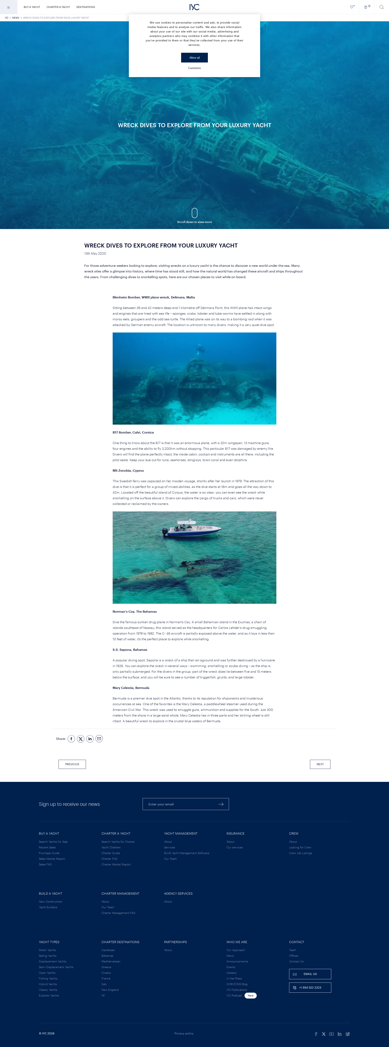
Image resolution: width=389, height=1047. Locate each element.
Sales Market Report (52, 858)
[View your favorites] (352, 7)
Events (231, 967)
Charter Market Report (116, 864)
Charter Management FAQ (118, 913)
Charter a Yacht (58, 7)
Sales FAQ (45, 864)
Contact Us (296, 961)
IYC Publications (237, 989)
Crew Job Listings (300, 853)
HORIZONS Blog (237, 984)
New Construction (50, 901)
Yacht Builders (48, 907)
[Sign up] (221, 804)
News (15, 17)
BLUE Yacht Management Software (186, 853)
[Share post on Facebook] (71, 739)
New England (110, 989)
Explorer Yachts (49, 995)
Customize (194, 68)
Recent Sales (47, 847)
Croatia (106, 972)
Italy (104, 984)
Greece (106, 967)
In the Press (234, 978)
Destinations (85, 7)
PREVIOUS (72, 764)
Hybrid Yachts (48, 984)
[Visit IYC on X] (324, 1033)
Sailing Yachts (48, 955)
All (103, 995)
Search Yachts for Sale (53, 841)
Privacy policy (184, 1033)
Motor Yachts (47, 950)
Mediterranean (111, 961)
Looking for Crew (300, 847)
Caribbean (108, 950)
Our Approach (236, 950)
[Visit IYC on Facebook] (316, 1033)
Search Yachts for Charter (118, 841)
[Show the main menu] (8, 7)
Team (292, 950)
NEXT (320, 764)
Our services (235, 847)
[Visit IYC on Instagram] (347, 1033)
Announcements (237, 961)
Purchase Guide (49, 853)
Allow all (194, 57)
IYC (7, 17)
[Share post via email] (99, 739)
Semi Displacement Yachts (56, 967)
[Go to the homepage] (194, 7)
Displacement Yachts (52, 961)
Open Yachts (47, 972)
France (106, 978)
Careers (232, 972)
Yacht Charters (111, 847)
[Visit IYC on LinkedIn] (339, 1033)
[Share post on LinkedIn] (90, 739)
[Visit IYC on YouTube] (331, 1033)
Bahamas (107, 955)
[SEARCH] (381, 7)
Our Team (170, 858)
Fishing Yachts (48, 978)
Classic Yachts (48, 989)
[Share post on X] (80, 739)
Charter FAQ (109, 858)
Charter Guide (111, 853)
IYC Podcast (234, 995)
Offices (293, 955)
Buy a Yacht (32, 7)
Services (169, 847)
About (168, 841)
